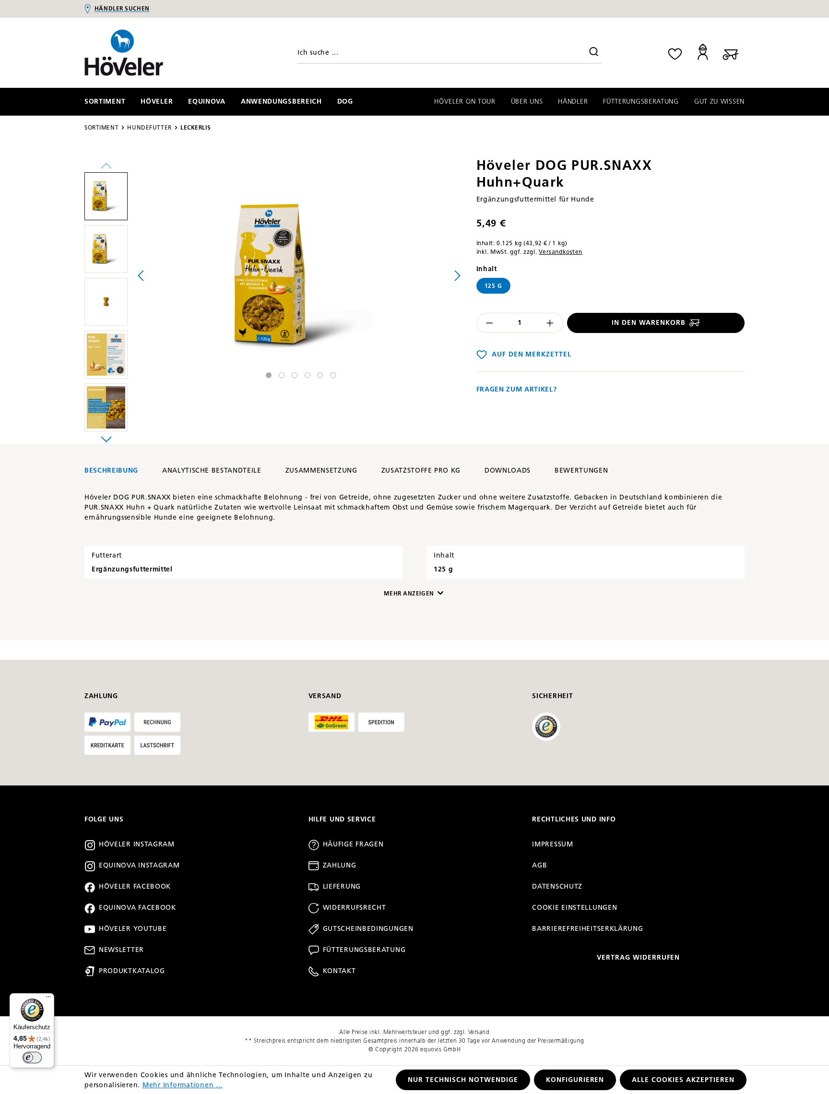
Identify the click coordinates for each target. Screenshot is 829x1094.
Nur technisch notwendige (463, 1080)
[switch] (32, 1057)
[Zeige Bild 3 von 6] (294, 375)
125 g (493, 285)
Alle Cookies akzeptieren (683, 1080)
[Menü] (48, 999)
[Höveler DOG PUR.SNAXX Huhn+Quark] (299, 275)
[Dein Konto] (703, 52)
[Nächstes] (457, 275)
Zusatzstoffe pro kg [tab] (421, 470)
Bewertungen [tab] (581, 470)
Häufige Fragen (353, 844)
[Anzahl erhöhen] (550, 323)
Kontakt (339, 971)
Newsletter (121, 950)
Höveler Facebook (135, 886)
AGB (539, 865)
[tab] (111, 470)
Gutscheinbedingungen (368, 929)
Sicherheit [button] (552, 696)
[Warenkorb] (731, 52)
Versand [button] (325, 696)
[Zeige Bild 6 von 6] (333, 375)
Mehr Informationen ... (182, 1085)
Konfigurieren (575, 1080)
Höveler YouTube (133, 929)
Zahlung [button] (101, 696)
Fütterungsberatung (364, 950)
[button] (106, 198)
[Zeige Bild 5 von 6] (320, 375)
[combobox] (449, 53)
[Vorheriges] (140, 275)
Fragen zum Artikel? (516, 389)
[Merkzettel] (675, 52)
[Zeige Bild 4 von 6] (307, 375)
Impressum (552, 844)
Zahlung (339, 865)
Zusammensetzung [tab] (321, 470)
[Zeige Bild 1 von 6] (269, 375)
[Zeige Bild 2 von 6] (281, 375)
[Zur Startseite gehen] (162, 52)
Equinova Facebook (137, 908)
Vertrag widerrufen (638, 957)
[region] (275, 304)
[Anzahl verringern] (489, 323)
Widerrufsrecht (354, 908)
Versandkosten (560, 251)
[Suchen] (594, 53)
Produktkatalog (132, 971)
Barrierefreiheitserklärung (587, 929)
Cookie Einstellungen (574, 908)
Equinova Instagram (139, 865)
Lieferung (342, 886)
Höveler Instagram (137, 844)
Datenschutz (557, 886)
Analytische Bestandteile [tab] (211, 470)
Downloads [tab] (508, 470)
